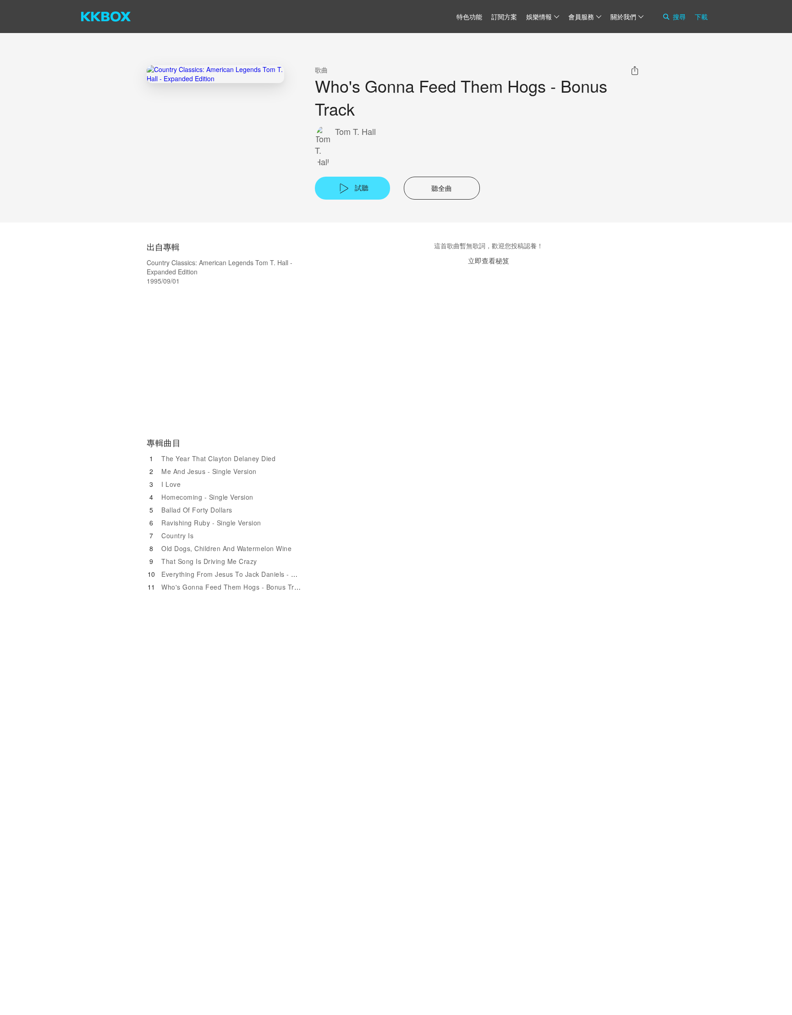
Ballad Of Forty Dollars (196, 509)
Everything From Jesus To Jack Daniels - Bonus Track (245, 574)
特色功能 (469, 16)
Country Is (177, 535)
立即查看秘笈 (488, 260)
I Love (171, 484)
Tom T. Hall (355, 131)
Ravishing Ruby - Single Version (211, 522)
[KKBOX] (106, 16)
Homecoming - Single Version (207, 497)
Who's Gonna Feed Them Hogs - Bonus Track (233, 586)
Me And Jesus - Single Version (209, 471)
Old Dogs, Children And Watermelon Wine (226, 548)
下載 (701, 16)
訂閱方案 (504, 16)
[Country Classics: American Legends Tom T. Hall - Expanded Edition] (215, 74)
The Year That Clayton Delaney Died (218, 458)
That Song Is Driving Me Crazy (209, 561)
